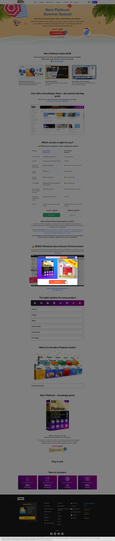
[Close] (76, 257)
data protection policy (89, 538)
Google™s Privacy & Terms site (45, 539)
